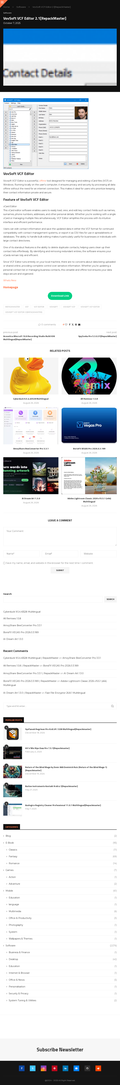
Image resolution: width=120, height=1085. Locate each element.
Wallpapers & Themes (63, 938)
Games (61, 870)
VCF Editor (39, 307)
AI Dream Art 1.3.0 (31, 498)
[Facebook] (22, 1068)
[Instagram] (43, 1068)
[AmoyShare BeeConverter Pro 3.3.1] (30, 425)
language (63, 904)
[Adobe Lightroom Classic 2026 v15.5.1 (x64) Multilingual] (89, 475)
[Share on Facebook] (69, 324)
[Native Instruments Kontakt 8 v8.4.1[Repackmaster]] (12, 791)
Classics (63, 849)
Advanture (63, 883)
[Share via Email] (79, 324)
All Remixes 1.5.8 (89, 398)
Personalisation (63, 986)
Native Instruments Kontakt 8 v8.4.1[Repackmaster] (51, 786)
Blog (61, 835)
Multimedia (63, 911)
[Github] (87, 1068)
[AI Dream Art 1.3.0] (30, 475)
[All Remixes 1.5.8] (89, 376)
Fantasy (63, 856)
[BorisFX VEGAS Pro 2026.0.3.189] (89, 425)
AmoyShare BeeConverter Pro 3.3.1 (31, 448)
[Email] (76, 1068)
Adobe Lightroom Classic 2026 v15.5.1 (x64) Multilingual (89, 500)
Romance (63, 863)
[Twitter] (32, 1068)
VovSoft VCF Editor (90, 307)
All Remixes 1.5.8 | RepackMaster (21, 665)
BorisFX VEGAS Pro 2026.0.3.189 (89, 448)
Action (63, 877)
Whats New (9, 280)
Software (21, 7)
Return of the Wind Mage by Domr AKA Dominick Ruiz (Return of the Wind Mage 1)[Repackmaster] (66, 769)
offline (43, 180)
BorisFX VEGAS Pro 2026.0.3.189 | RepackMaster (30, 681)
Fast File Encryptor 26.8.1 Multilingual (65, 692)
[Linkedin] (65, 1068)
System (63, 931)
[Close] (4, 4)
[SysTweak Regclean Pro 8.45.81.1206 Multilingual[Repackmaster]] (12, 734)
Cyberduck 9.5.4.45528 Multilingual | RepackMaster (30, 658)
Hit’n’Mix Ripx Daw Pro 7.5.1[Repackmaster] (47, 748)
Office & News (63, 979)
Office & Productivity (63, 918)
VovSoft (54, 307)
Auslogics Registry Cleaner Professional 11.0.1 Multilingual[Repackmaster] (63, 805)
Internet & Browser (63, 973)
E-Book (61, 842)
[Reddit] (98, 1068)
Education (63, 897)
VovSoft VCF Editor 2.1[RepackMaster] (23, 312)
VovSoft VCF (69, 307)
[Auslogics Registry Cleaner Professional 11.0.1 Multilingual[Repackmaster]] (12, 810)
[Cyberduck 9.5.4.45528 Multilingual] (30, 376)
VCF (27, 307)
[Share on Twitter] (73, 324)
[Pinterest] (54, 1068)
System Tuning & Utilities (63, 1000)
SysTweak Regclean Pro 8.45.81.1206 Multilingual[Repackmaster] (58, 729)
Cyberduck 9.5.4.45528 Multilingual (31, 398)
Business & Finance (63, 952)
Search (7, 594)
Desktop (63, 959)
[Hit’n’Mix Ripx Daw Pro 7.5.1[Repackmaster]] (12, 753)
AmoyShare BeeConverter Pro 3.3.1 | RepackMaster (31, 673)
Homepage (10, 287)
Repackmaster (12, 307)
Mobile (61, 890)
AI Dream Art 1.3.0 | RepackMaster (22, 692)
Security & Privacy (63, 993)
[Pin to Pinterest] (76, 324)
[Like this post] (66, 324)
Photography (63, 925)
